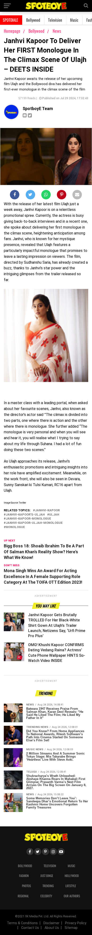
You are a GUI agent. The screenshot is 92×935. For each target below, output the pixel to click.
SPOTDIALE (10, 20)
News (57, 31)
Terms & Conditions (22, 923)
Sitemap (71, 928)
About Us (52, 928)
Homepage (12, 31)
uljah (54, 514)
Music (74, 20)
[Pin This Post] (61, 195)
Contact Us (30, 928)
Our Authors (72, 896)
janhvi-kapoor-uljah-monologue (34, 523)
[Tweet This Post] (30, 195)
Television (55, 20)
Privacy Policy (75, 923)
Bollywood (33, 20)
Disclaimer (51, 923)
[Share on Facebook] (14, 195)
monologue (15, 527)
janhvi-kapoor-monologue (28, 518)
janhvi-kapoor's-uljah (25, 514)
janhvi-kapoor (47, 510)
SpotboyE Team (38, 108)
